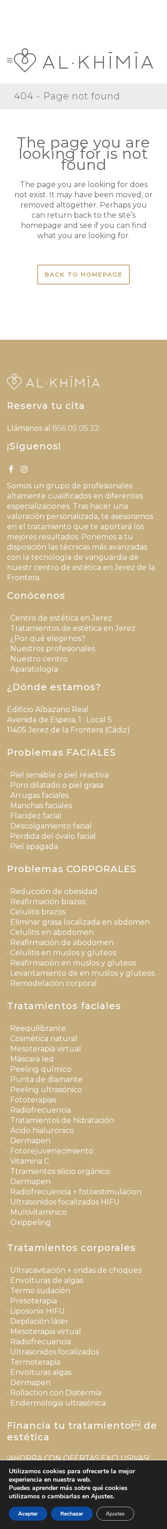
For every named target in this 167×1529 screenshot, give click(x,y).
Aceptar (28, 1513)
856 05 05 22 (106, 7)
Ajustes (115, 1513)
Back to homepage (83, 274)
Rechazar (72, 1513)
